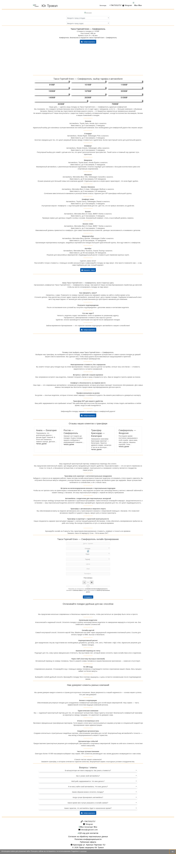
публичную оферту (78, 590)
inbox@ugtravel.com (89, 829)
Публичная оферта (88, 842)
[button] (41, 443)
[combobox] (88, 18)
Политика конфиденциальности (88, 839)
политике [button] (83, 851)
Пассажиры (88, 577)
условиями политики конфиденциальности (96, 588)
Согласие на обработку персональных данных (88, 836)
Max (140, 5)
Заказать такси (89, 270)
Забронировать (89, 41)
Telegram (128, 5)
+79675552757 (115, 5)
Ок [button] (172, 851)
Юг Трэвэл (50, 5)
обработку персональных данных (98, 591)
